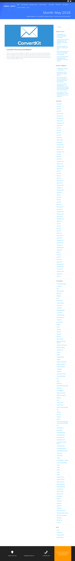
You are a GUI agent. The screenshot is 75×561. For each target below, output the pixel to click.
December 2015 (60, 144)
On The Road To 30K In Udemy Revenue (62, 74)
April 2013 (59, 202)
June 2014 (59, 173)
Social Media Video (61, 446)
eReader (58, 324)
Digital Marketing (60, 310)
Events (58, 327)
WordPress (59, 503)
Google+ (58, 359)
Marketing (59, 388)
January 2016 (59, 142)
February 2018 (60, 113)
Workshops (59, 517)
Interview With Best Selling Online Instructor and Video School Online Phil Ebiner (63, 88)
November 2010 (60, 266)
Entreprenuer (60, 322)
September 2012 (60, 218)
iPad (58, 378)
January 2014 (59, 183)
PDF (57, 409)
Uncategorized (60, 489)
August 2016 (59, 125)
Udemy (58, 474)
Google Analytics (60, 357)
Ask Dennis (65, 4)
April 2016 (59, 135)
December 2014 (60, 161)
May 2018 (59, 108)
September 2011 (60, 247)
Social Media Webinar (61, 448)
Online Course (60, 402)
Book (58, 298)
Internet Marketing (61, 376)
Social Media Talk (60, 437)
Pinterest (59, 412)
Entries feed (59, 532)
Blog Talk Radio (60, 291)
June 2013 (59, 197)
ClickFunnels (59, 305)
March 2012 (59, 233)
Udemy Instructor (60, 479)
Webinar (58, 498)
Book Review (59, 300)
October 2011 (60, 245)
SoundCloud (59, 453)
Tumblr (58, 465)
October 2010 (60, 269)
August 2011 (59, 250)
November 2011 (60, 242)
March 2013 (59, 204)
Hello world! (60, 70)
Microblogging (60, 390)
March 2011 (59, 259)
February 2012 (60, 235)
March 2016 (59, 137)
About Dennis (42, 4)
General (58, 352)
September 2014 (60, 166)
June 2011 (59, 254)
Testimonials (59, 455)
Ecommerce (59, 319)
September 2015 (60, 151)
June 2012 (59, 226)
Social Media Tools (61, 439)
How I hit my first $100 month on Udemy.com (63, 95)
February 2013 (60, 207)
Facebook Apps (60, 339)
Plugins (58, 419)
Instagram (59, 371)
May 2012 (59, 228)
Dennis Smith (9, 6)
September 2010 (60, 271)
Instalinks (51, 4)
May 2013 (59, 199)
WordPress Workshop (61, 515)
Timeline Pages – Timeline (62, 460)
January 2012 (59, 238)
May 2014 (59, 175)
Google (58, 354)
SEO (57, 425)
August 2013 (59, 192)
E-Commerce (59, 312)
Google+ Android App (61, 361)
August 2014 (59, 168)
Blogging (59, 295)
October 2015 (60, 149)
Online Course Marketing (62, 407)
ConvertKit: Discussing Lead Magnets (19, 49)
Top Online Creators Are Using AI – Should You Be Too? (62, 48)
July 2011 (59, 252)
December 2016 (60, 118)
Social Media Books (61, 432)
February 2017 (60, 116)
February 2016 (60, 140)
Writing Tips (59, 520)
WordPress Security (61, 510)
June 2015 (59, 154)
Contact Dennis (21, 7)
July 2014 (59, 171)
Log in (58, 530)
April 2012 (59, 230)
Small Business (60, 427)
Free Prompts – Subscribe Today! (29, 4)
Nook (58, 400)
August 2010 (59, 273)
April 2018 (59, 111)
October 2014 (60, 163)
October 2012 (60, 216)
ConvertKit (59, 307)
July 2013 (59, 195)
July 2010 (59, 276)
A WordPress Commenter (62, 68)
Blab (58, 288)
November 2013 (60, 185)
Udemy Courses (60, 477)
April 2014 (59, 178)
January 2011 (59, 262)
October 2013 (60, 187)
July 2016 (59, 128)
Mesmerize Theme (63, 555)
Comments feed (60, 535)
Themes (58, 458)
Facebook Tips (60, 350)
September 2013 (60, 190)
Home (18, 4)
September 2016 (60, 123)
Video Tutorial (60, 491)
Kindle (58, 381)
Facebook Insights (61, 347)
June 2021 (59, 106)
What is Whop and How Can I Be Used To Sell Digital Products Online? (63, 53)
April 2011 (59, 257)
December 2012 (60, 211)
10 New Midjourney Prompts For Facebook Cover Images (62, 36)
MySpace (59, 397)
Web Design (59, 496)
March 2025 (59, 104)
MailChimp (59, 383)
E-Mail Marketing (60, 315)
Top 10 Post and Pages (62, 462)
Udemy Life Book (60, 482)
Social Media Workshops (62, 450)
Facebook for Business (62, 345)
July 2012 (59, 223)
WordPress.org (60, 537)
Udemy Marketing (61, 484)
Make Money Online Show (62, 385)
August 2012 (59, 221)
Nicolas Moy (59, 72)
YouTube (59, 522)
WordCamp (59, 501)
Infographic (59, 369)
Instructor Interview (61, 373)
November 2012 (60, 214)
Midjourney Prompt (61, 393)
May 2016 (59, 132)
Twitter (58, 467)
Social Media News (61, 435)
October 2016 (60, 120)
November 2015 (60, 147)
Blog (28, 7)
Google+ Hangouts (61, 364)
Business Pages (60, 303)
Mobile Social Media (61, 395)
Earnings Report (60, 317)
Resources (58, 4)
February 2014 (60, 180)
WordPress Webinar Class (62, 513)
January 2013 (59, 209)
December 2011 (60, 240)
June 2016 (59, 130)
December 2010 (60, 264)
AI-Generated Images (61, 284)
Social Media (59, 430)
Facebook (59, 329)
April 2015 (59, 156)
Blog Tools (59, 293)
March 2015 (59, 159)
